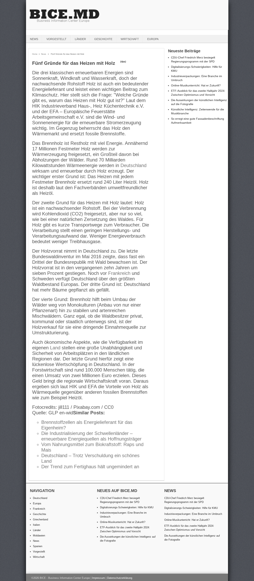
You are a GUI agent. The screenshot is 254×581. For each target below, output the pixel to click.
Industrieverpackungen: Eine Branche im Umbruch (193, 513)
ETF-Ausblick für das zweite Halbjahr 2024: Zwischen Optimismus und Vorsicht (189, 527)
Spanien (37, 546)
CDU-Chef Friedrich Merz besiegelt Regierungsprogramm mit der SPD (184, 500)
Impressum (98, 577)
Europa (153, 39)
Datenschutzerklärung (119, 577)
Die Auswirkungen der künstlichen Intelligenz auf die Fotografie (192, 537)
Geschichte (103, 39)
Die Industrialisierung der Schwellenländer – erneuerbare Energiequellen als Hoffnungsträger (91, 436)
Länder (80, 39)
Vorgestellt (56, 39)
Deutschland (133, 165)
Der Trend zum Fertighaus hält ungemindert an (90, 466)
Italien (36, 524)
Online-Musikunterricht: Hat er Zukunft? (196, 85)
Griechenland (40, 519)
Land (55, 347)
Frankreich (119, 273)
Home (35, 54)
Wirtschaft (130, 39)
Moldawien (39, 535)
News (34, 39)
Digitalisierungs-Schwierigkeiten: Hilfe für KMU (126, 507)
